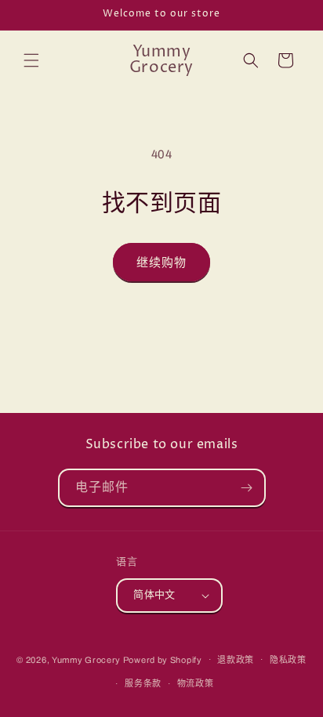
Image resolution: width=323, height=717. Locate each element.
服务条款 (143, 683)
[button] (31, 60)
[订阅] (247, 488)
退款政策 (235, 659)
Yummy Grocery (86, 659)
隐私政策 (288, 659)
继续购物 (161, 262)
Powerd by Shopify (162, 659)
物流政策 (195, 683)
